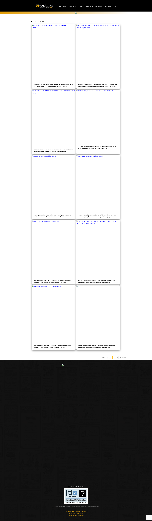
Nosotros (89, 6)
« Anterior (104, 357)
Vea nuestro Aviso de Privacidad (76, 513)
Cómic (81, 6)
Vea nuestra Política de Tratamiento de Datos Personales (76, 509)
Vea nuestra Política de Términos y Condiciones (76, 511)
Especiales (72, 6)
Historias (62, 6)
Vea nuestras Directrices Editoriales (76, 515)
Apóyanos (98, 6)
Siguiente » (124, 357)
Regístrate (108, 6)
